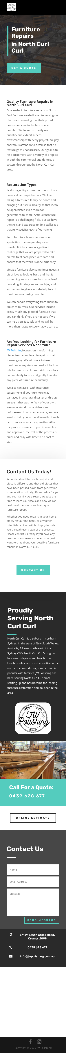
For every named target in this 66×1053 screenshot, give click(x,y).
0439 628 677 (27, 796)
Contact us (33, 570)
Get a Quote (23, 68)
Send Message (41, 920)
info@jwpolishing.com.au (37, 956)
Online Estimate (33, 818)
